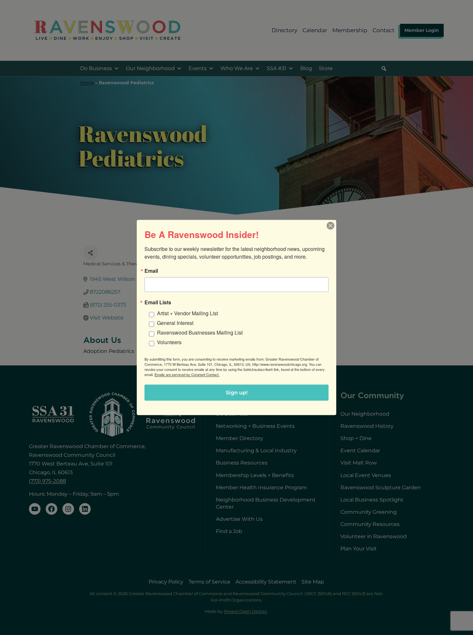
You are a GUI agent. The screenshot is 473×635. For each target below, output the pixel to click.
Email (151, 270)
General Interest (175, 323)
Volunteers (169, 342)
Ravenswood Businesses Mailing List (200, 332)
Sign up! (236, 393)
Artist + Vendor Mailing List (187, 313)
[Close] (330, 226)
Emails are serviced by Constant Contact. (186, 374)
